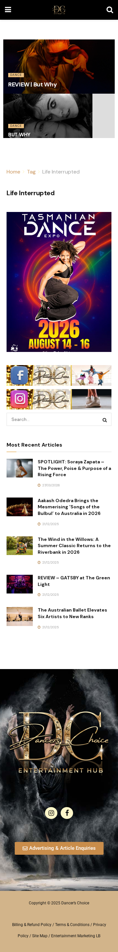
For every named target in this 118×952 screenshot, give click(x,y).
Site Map (40, 936)
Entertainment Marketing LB (75, 936)
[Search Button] (110, 10)
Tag (31, 171)
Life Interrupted (61, 171)
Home (13, 171)
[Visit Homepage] (59, 9)
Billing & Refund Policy (31, 924)
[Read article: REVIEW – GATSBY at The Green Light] (20, 584)
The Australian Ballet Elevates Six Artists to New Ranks (72, 613)
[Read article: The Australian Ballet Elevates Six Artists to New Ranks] (20, 616)
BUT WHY (19, 134)
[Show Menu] (8, 10)
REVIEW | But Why (32, 84)
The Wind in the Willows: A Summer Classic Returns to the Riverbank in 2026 (74, 545)
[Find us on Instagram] (51, 813)
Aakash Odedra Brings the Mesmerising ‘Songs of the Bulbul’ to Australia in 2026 (69, 507)
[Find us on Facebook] (67, 813)
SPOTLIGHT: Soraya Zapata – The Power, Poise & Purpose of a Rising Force (74, 468)
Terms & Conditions (72, 924)
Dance (16, 75)
